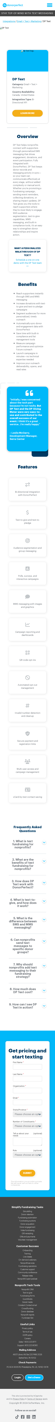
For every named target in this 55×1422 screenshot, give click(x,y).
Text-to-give (27, 1293)
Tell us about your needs (21, 1135)
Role (15, 1151)
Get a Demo (34, 1377)
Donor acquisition (27, 1224)
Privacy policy (27, 1328)
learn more (27, 113)
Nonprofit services (27, 1263)
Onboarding (27, 1250)
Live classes (27, 1257)
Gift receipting (27, 1234)
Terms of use (27, 1332)
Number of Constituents (23, 1122)
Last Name (17, 1074)
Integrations (9, 21)
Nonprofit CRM (27, 1290)
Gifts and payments (27, 1237)
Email (15, 1098)
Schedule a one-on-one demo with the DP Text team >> (27, 263)
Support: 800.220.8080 (27, 1345)
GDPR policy (27, 1335)
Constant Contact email (27, 1305)
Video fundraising (27, 1230)
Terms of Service (34, 1399)
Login (18, 1377)
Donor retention (27, 1215)
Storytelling (27, 1211)
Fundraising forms (27, 1296)
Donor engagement (27, 1227)
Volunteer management (27, 1240)
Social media (27, 1302)
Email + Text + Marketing (29, 21)
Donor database (27, 1312)
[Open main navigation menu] (49, 5)
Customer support (27, 1269)
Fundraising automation (27, 1218)
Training (27, 1254)
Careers (27, 1339)
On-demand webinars (27, 1260)
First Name (17, 1062)
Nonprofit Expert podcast (27, 1279)
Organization (19, 1086)
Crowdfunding (27, 1309)
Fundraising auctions (27, 1221)
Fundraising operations (27, 1266)
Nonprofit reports (27, 1315)
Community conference (27, 1273)
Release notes (27, 1276)
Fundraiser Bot (27, 1318)
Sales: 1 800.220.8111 (27, 1342)
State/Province (19, 1110)
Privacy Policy (19, 1399)
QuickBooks (27, 1299)
